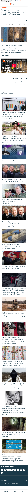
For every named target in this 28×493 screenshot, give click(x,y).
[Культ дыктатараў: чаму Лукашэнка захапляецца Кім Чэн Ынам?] (14, 258)
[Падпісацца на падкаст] (14, 470)
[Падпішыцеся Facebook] (5, 470)
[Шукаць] (23, 491)
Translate (22, 1)
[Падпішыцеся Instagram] (21, 470)
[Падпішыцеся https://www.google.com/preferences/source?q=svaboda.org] (2, 470)
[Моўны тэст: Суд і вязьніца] (14, 152)
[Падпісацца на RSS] (2, 473)
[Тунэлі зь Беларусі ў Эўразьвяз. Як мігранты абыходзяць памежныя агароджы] (14, 424)
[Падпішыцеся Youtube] (11, 470)
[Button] (16, 21)
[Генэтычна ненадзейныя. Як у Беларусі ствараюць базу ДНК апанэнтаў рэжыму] (14, 236)
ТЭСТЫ (14, 491)
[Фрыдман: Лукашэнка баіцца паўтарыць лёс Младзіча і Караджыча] (14, 191)
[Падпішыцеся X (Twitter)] (8, 470)
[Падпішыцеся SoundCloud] (18, 470)
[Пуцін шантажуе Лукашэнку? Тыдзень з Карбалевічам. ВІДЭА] (14, 171)
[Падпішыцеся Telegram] (24, 470)
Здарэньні (4, 7)
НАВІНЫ (6, 491)
